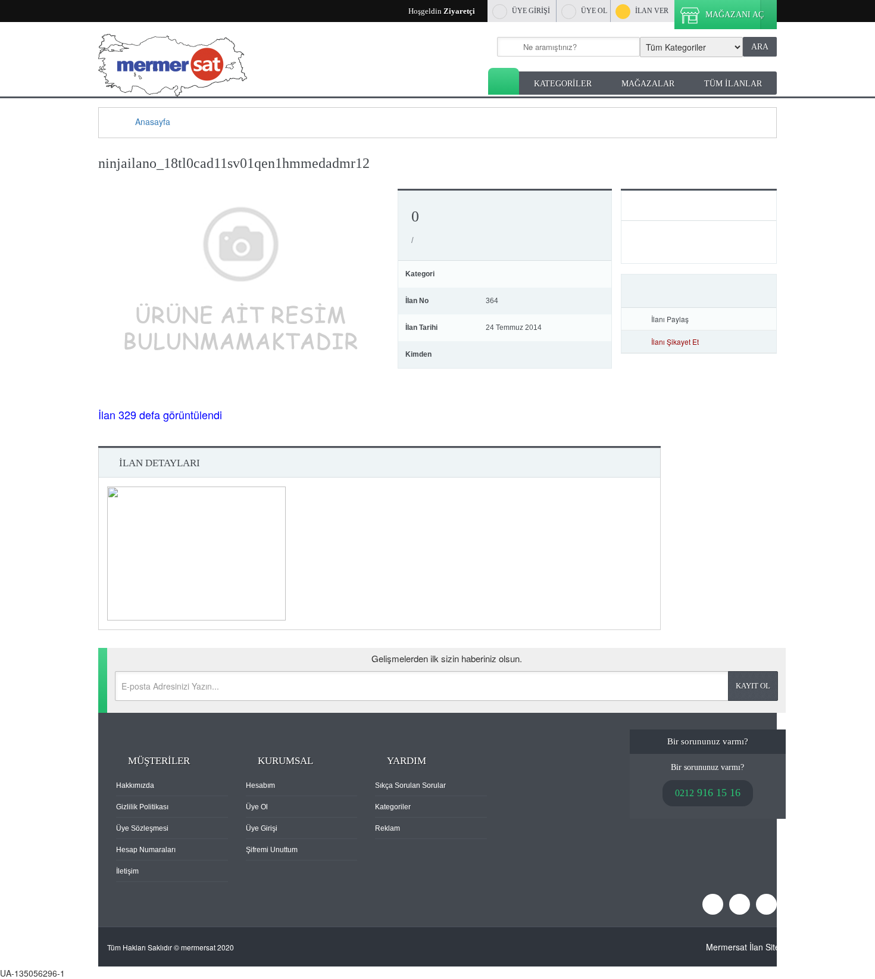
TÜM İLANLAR (733, 83)
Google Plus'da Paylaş (764, 319)
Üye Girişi (261, 828)
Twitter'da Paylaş (747, 319)
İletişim (127, 871)
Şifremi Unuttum (272, 850)
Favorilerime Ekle (699, 291)
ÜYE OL (594, 11)
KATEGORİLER (563, 83)
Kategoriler (393, 807)
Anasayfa (503, 81)
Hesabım (260, 785)
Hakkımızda (135, 785)
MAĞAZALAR (647, 83)
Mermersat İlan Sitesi (746, 947)
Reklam (387, 828)
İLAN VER (651, 11)
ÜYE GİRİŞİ (531, 11)
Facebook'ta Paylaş (730, 319)
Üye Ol (257, 807)
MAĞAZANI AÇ (734, 14)
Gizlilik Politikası (142, 807)
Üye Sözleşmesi (142, 828)
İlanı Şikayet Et (675, 341)
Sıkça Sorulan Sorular (410, 785)
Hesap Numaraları (146, 850)
